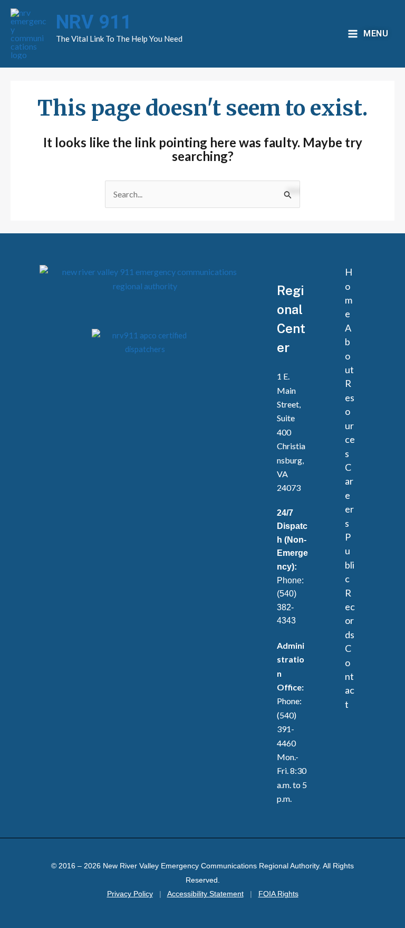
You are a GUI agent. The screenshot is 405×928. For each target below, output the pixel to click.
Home (348, 292)
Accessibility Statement (205, 894)
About (349, 348)
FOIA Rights (278, 894)
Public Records (350, 585)
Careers (349, 495)
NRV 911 (94, 22)
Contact (349, 676)
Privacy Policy (130, 894)
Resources (350, 418)
